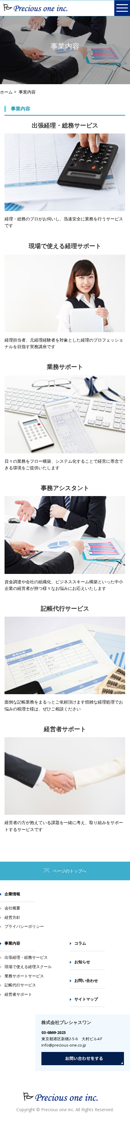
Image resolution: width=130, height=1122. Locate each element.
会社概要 (12, 908)
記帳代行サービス (20, 985)
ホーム (6, 92)
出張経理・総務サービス (26, 957)
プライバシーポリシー (24, 926)
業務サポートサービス (24, 976)
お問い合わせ (86, 980)
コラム (80, 943)
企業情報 (12, 894)
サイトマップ (86, 999)
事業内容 (12, 943)
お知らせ (82, 961)
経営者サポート (18, 994)
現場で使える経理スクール (28, 966)
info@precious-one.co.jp (63, 1045)
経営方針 (12, 917)
